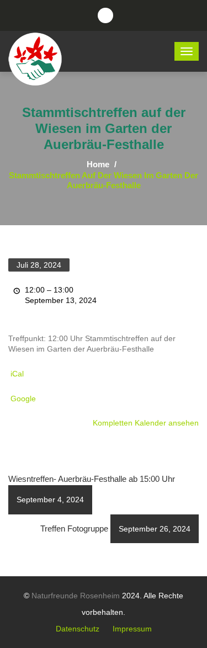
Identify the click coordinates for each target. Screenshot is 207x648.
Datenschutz (77, 628)
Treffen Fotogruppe (115, 528)
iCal (17, 373)
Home (98, 164)
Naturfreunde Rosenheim (75, 595)
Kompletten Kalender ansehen (146, 422)
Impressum (132, 628)
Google (23, 398)
